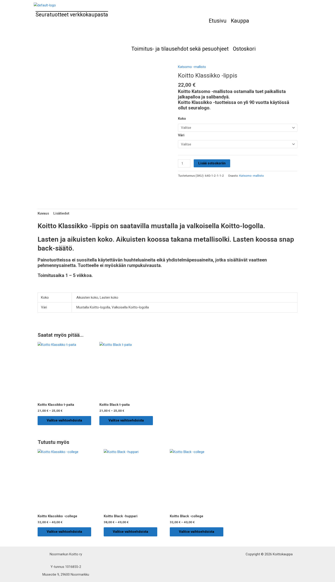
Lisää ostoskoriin (212, 163)
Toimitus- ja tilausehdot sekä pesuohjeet (180, 49)
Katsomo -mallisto (192, 67)
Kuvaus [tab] (43, 213)
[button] (241, 21)
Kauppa (240, 21)
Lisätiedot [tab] (61, 213)
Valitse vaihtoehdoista (64, 420)
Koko (182, 118)
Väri (181, 135)
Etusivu (218, 21)
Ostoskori (244, 49)
